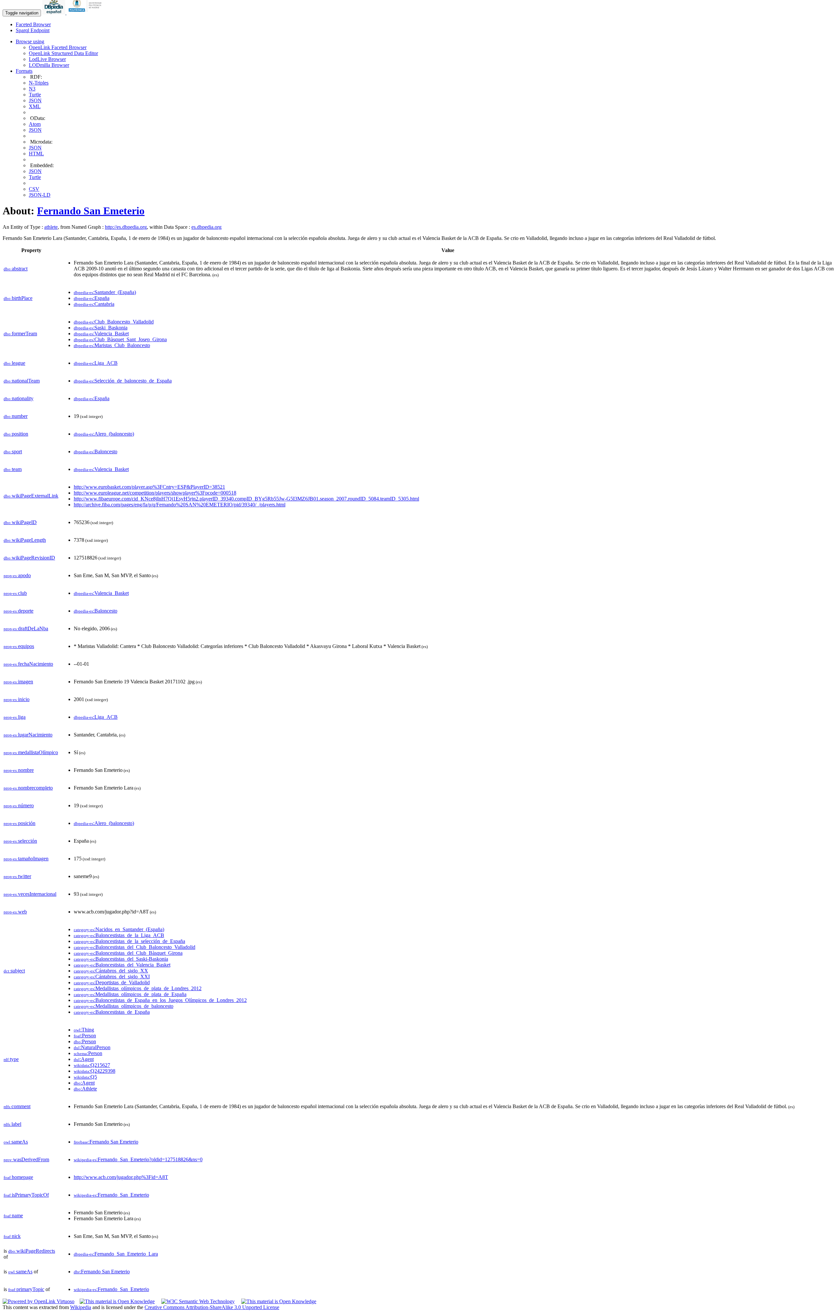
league (14, 363)
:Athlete (85, 1088)
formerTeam (20, 333)
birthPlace (18, 298)
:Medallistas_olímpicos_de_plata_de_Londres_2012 (138, 988)
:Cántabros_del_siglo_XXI (112, 976)
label (12, 1124)
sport (13, 451)
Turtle (35, 94)
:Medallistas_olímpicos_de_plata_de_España (130, 994)
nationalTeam (22, 380)
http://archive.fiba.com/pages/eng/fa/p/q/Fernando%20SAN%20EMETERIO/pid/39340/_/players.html (179, 504)
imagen (18, 681)
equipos (19, 646)
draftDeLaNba (26, 628)
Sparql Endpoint (32, 30)
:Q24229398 (94, 1071)
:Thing (84, 1029)
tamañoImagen (26, 858)
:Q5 (85, 1077)
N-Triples (39, 83)
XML (35, 106)
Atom (35, 124)
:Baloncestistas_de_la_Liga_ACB (119, 935)
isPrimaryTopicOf (26, 1195)
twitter (17, 876)
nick (12, 1236)
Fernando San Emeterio (91, 211)
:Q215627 (92, 1065)
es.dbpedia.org (206, 227)
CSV (34, 189)
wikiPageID (20, 522)
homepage (18, 1177)
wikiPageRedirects (31, 1251)
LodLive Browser (47, 59)
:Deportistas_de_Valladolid (112, 982)
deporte (18, 611)
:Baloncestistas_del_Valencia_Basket (122, 965)
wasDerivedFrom (26, 1159)
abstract (16, 268)
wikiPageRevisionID (29, 557)
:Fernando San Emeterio (106, 1142)
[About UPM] (86, 12)
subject (14, 970)
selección (20, 841)
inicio (16, 699)
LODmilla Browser (49, 65)
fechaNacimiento (28, 664)
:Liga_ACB (96, 363)
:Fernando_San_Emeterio (111, 1195)
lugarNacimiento (28, 734)
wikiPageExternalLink (31, 496)
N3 (32, 88)
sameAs (16, 1142)
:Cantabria (94, 304)
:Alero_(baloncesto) (104, 434)
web (15, 911)
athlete (51, 227)
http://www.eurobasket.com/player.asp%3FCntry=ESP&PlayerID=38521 (149, 487)
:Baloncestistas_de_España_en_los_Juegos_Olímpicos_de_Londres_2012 (160, 1000)
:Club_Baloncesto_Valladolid (114, 321)
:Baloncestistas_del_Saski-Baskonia (121, 959)
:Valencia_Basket (101, 333)
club (15, 593)
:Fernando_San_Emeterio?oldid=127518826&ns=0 (138, 1159)
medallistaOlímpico (31, 752)
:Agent (84, 1059)
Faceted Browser (33, 24)
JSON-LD (39, 195)
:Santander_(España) (105, 292)
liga (15, 717)
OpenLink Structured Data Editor (63, 53)
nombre (19, 770)
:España (91, 298)
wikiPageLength (25, 540)
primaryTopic (26, 1289)
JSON (35, 100)
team (13, 469)
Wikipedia (80, 1307)
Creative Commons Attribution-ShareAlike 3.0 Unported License (212, 1307)
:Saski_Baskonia (100, 327)
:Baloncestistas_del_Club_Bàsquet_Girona (128, 953)
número (19, 805)
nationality (18, 398)
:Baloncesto (95, 451)
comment (17, 1106)
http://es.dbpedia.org (126, 227)
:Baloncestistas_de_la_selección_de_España (129, 941)
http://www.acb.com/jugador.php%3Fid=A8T (121, 1177)
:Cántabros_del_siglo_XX (111, 970)
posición (19, 823)
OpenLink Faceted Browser (58, 47)
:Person (85, 1035)
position (16, 434)
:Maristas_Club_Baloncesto (112, 345)
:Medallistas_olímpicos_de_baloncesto (123, 1006)
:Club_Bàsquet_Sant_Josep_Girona (120, 339)
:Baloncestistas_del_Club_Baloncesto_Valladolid (134, 947)
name (13, 1215)
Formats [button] (24, 71)
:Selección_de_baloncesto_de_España (123, 380)
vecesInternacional (30, 894)
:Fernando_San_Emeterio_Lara (116, 1254)
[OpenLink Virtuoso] (38, 1301)
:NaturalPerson (92, 1047)
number (16, 416)
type (11, 1059)
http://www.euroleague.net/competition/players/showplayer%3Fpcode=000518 (155, 493)
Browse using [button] (30, 41)
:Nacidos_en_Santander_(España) (119, 929)
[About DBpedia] (54, 12)
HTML (36, 153)
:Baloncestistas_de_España (112, 1012)
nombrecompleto (28, 788)
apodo (17, 575)
